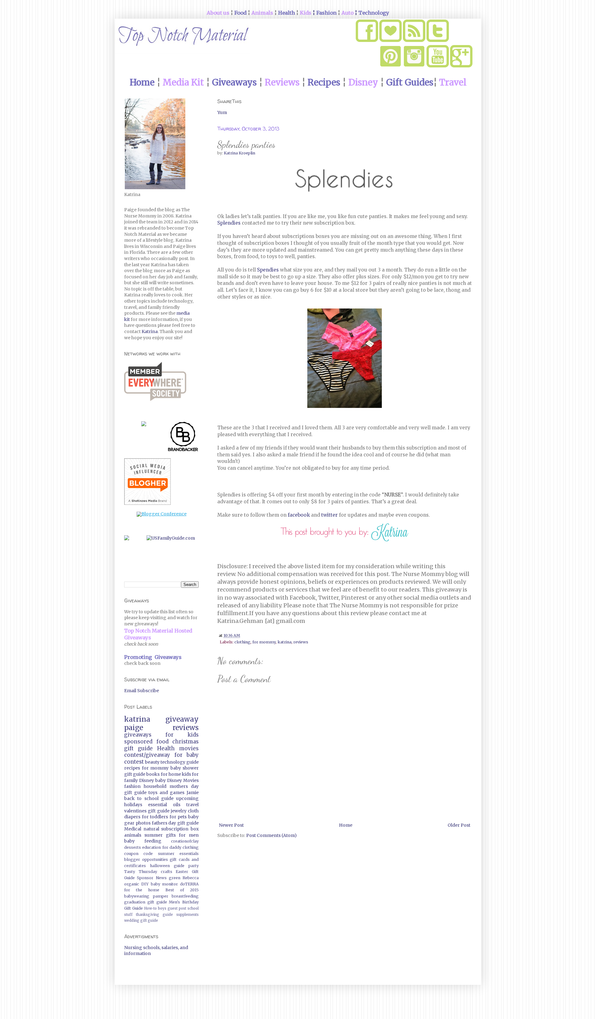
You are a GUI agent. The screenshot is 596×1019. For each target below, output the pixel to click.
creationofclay (185, 841)
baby (160, 780)
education (151, 847)
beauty (152, 762)
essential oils (164, 804)
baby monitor (164, 884)
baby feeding (142, 841)
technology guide (179, 762)
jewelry (179, 811)
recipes (132, 768)
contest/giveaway (147, 755)
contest (134, 761)
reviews (300, 642)
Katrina (150, 331)
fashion (132, 786)
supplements (187, 914)
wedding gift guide (141, 920)
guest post (177, 908)
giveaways (137, 734)
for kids (182, 734)
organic (131, 884)
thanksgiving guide (154, 914)
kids (186, 774)
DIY (145, 884)
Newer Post (231, 825)
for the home (141, 890)
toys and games (166, 792)
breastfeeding (185, 896)
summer (153, 835)
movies (189, 748)
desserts (132, 847)
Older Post (459, 825)
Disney (146, 780)
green (174, 877)
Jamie (193, 792)
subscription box (180, 829)
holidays (133, 804)
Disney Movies (183, 780)
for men (189, 835)
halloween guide (167, 865)
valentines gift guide (146, 811)
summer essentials (178, 853)
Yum (222, 112)
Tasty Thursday (140, 871)
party (193, 865)
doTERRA (189, 884)
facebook (299, 515)
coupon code (138, 853)
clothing (242, 642)
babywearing (136, 896)
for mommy (264, 642)
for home (171, 774)
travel (192, 804)
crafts (166, 871)
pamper (160, 896)
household (155, 786)
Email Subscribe (141, 690)
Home (345, 825)
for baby (186, 755)
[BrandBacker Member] (183, 437)
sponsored (138, 741)
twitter (329, 515)
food (162, 741)
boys (162, 908)
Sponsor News (151, 877)
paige (133, 727)
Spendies (268, 270)
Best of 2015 (182, 890)
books (153, 774)
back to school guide (149, 798)
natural (151, 829)
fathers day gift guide (175, 823)
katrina (284, 642)
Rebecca (191, 877)
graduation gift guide (145, 902)
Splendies (229, 223)
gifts (171, 835)
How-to (150, 908)
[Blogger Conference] (162, 514)
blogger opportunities (146, 859)
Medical (132, 829)
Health (166, 748)
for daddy (171, 847)
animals (132, 835)
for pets (178, 817)
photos (143, 823)
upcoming (187, 798)
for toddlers (155, 817)
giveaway (182, 719)
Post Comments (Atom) (271, 835)
